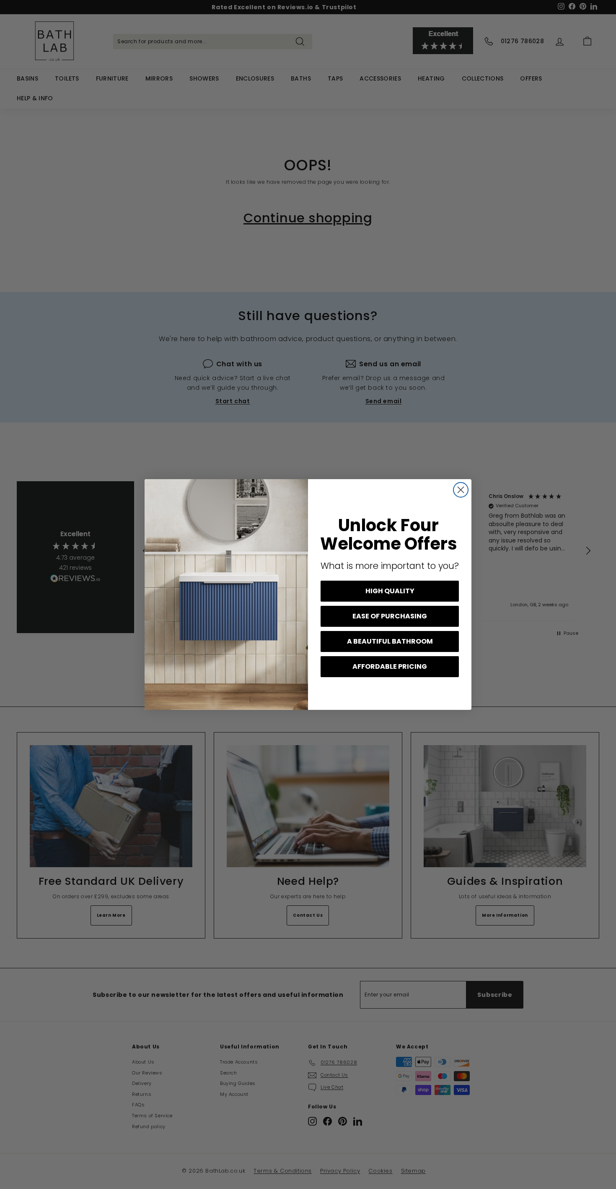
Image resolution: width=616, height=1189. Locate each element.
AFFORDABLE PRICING (389, 666)
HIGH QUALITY (389, 591)
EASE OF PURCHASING (389, 616)
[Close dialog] (460, 489)
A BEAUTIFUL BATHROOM (390, 641)
